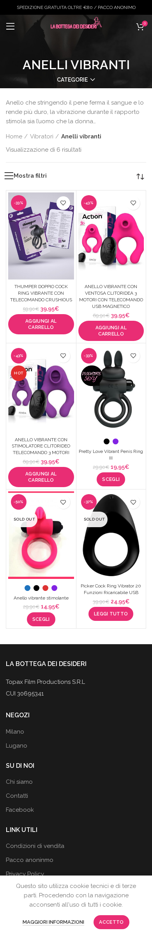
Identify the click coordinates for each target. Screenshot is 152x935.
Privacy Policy (25, 873)
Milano (15, 731)
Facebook (20, 809)
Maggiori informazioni (53, 922)
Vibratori (41, 136)
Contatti (17, 795)
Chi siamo (19, 781)
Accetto (111, 922)
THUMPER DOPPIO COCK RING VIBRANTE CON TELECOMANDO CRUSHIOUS (41, 293)
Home (14, 136)
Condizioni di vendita (35, 845)
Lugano (16, 745)
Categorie (72, 79)
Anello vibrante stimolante (41, 598)
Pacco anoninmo (29, 859)
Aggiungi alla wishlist (63, 203)
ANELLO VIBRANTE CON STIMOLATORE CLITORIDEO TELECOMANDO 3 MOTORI (41, 446)
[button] (41, 324)
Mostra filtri (30, 176)
